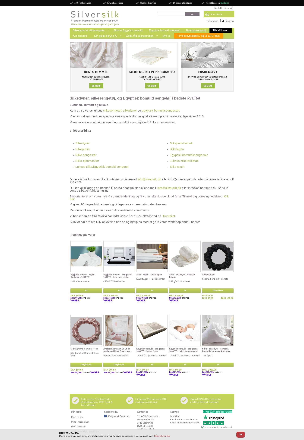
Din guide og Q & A (104, 36)
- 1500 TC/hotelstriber (114, 281)
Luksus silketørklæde (184, 160)
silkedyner (130, 110)
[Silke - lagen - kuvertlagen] (152, 256)
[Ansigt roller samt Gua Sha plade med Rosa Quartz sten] (119, 330)
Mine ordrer (77, 417)
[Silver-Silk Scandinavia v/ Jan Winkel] (95, 18)
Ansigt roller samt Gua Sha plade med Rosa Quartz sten (117, 350)
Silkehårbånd (208, 274)
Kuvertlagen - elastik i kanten (150, 279)
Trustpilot (224, 3)
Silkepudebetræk (181, 143)
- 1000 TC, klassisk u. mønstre (151, 355)
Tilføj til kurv (217, 290)
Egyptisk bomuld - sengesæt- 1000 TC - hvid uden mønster (183, 350)
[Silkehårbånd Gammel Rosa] (86, 330)
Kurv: (216, 14)
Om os (167, 35)
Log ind (230, 21)
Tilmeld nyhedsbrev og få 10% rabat (198, 35)
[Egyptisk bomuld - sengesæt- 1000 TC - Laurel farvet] (152, 330)
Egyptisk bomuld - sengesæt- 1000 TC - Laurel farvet (150, 350)
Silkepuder (82, 149)
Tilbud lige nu (220, 30)
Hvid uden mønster (80, 281)
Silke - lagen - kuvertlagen (149, 274)
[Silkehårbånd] (218, 256)
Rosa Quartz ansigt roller (115, 355)
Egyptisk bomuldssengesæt (189, 155)
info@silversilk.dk (149, 179)
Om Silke (174, 416)
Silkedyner (82, 143)
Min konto (76, 411)
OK (240, 434)
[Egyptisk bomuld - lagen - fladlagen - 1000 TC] (86, 256)
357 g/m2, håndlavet (179, 281)
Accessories (80, 35)
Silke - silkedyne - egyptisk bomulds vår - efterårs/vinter (216, 350)
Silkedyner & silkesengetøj (87, 31)
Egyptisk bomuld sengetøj (164, 30)
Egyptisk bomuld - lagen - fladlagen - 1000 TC (83, 275)
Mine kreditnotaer (80, 422)
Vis (86, 290)
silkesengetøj (112, 110)
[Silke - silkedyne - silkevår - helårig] (185, 256)
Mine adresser (78, 426)
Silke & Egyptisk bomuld (128, 30)
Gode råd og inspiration (138, 36)
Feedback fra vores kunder (183, 419)
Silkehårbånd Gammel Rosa (84, 349)
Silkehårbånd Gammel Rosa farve (84, 354)
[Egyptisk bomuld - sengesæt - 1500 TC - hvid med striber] (119, 256)
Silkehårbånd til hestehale (215, 279)
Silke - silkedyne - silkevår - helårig (182, 275)
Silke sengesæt (85, 155)
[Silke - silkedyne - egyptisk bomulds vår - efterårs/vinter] (218, 330)
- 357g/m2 (207, 355)
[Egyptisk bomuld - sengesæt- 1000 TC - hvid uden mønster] (185, 330)
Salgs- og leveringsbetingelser (185, 422)
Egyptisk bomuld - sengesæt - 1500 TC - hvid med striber (118, 275)
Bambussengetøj (196, 30)
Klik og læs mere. (162, 436)
